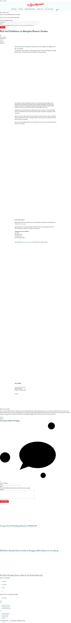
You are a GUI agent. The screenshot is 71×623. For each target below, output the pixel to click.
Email (1, 23)
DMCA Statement (6, 613)
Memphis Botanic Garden (20, 387)
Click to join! (23, 224)
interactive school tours (26, 242)
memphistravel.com (6, 608)
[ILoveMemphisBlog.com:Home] (35, 5)
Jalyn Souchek (3, 37)
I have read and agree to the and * (17, 25)
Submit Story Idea (6, 606)
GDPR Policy (31, 25)
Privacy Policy (5, 615)
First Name (2, 22)
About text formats (4, 499)
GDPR (3, 618)
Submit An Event (5, 605)
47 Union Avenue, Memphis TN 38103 (8, 622)
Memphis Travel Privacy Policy (19, 25)
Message (2, 489)
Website (16, 393)
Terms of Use (5, 616)
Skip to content (3, 0)
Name (1, 484)
